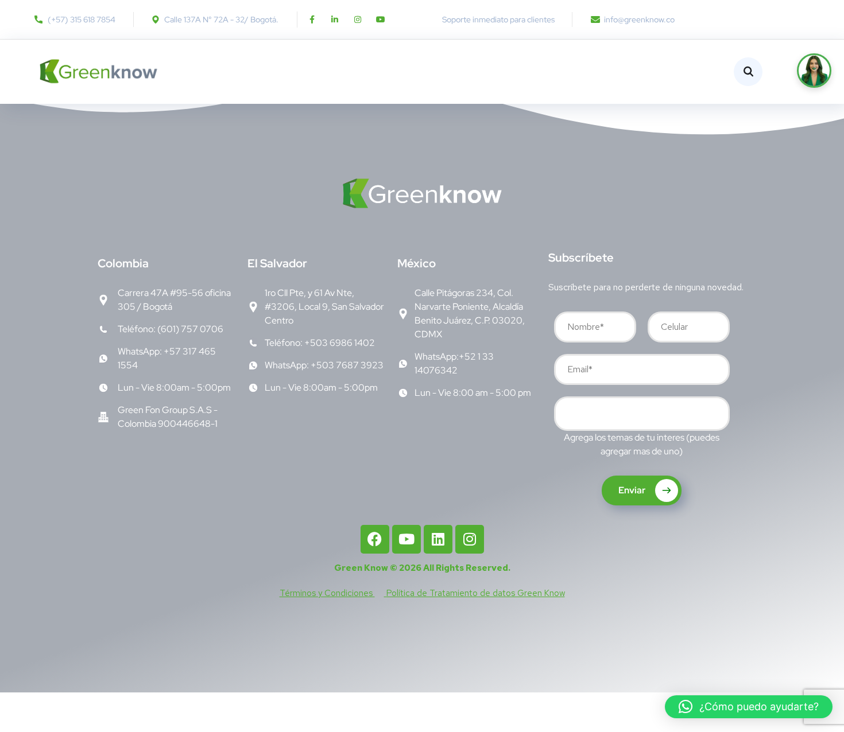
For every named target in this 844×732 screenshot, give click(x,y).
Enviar (632, 490)
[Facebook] (375, 539)
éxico (416, 263)
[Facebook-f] (312, 19)
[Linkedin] (438, 539)
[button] (749, 706)
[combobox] (642, 413)
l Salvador (277, 263)
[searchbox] (566, 414)
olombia (123, 263)
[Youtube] (381, 19)
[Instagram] (358, 19)
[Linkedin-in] (335, 19)
